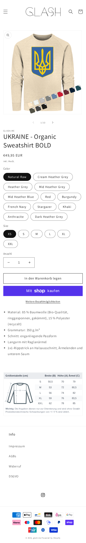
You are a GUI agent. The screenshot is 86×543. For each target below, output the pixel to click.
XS (9, 234)
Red (48, 197)
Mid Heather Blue (21, 197)
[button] (5, 12)
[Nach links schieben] (33, 122)
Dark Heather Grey (49, 217)
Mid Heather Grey (52, 187)
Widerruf (15, 466)
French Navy (17, 207)
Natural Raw (17, 177)
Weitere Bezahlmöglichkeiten (43, 301)
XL (63, 234)
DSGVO (14, 476)
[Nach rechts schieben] (53, 122)
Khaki (67, 207)
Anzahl (7, 254)
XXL (10, 244)
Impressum (17, 446)
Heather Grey (18, 187)
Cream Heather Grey (53, 177)
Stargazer (44, 207)
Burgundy (69, 197)
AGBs (12, 456)
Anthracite (16, 217)
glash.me (37, 538)
